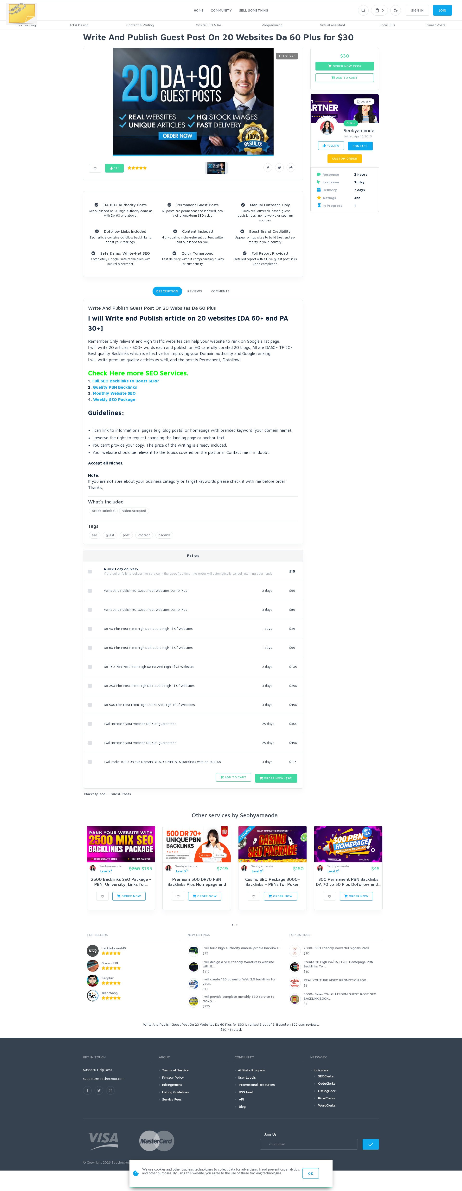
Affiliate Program (251, 1070)
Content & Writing (140, 25)
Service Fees (172, 1099)
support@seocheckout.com (103, 1078)
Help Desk (104, 1070)
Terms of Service (175, 1070)
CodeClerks (326, 1083)
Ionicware (321, 1070)
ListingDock (327, 1091)
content (144, 535)
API (241, 1099)
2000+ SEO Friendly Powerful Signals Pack (336, 948)
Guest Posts (436, 25)
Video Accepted (134, 511)
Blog (242, 1106)
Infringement (172, 1084)
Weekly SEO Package (114, 399)
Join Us (270, 1134)
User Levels (247, 1077)
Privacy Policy (173, 1077)
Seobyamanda (359, 130)
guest (110, 535)
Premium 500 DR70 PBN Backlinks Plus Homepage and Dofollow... (196, 884)
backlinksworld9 (114, 948)
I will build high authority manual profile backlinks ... (242, 948)
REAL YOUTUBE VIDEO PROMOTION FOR (335, 980)
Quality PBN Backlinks (115, 387)
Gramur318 (110, 963)
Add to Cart (235, 777)
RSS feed (245, 1092)
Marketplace (94, 794)
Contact (360, 146)
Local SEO (387, 25)
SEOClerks (326, 1076)
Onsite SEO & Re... (209, 25)
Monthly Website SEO (114, 393)
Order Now (131, 896)
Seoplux (108, 978)
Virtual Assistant (332, 25)
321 (116, 168)
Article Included (103, 511)
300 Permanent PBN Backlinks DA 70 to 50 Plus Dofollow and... (348, 882)
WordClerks (327, 1105)
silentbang (110, 993)
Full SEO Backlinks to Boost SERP (125, 381)
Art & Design (79, 25)
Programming (272, 25)
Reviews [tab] (194, 291)
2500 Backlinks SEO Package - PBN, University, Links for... (121, 882)
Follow (333, 145)
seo (94, 535)
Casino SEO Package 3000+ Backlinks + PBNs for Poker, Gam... (272, 884)
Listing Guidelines (175, 1092)
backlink (164, 535)
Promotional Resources (256, 1084)
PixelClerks (326, 1098)
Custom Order (344, 158)
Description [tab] (167, 291)
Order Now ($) (278, 778)
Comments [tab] (220, 291)
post (126, 535)
